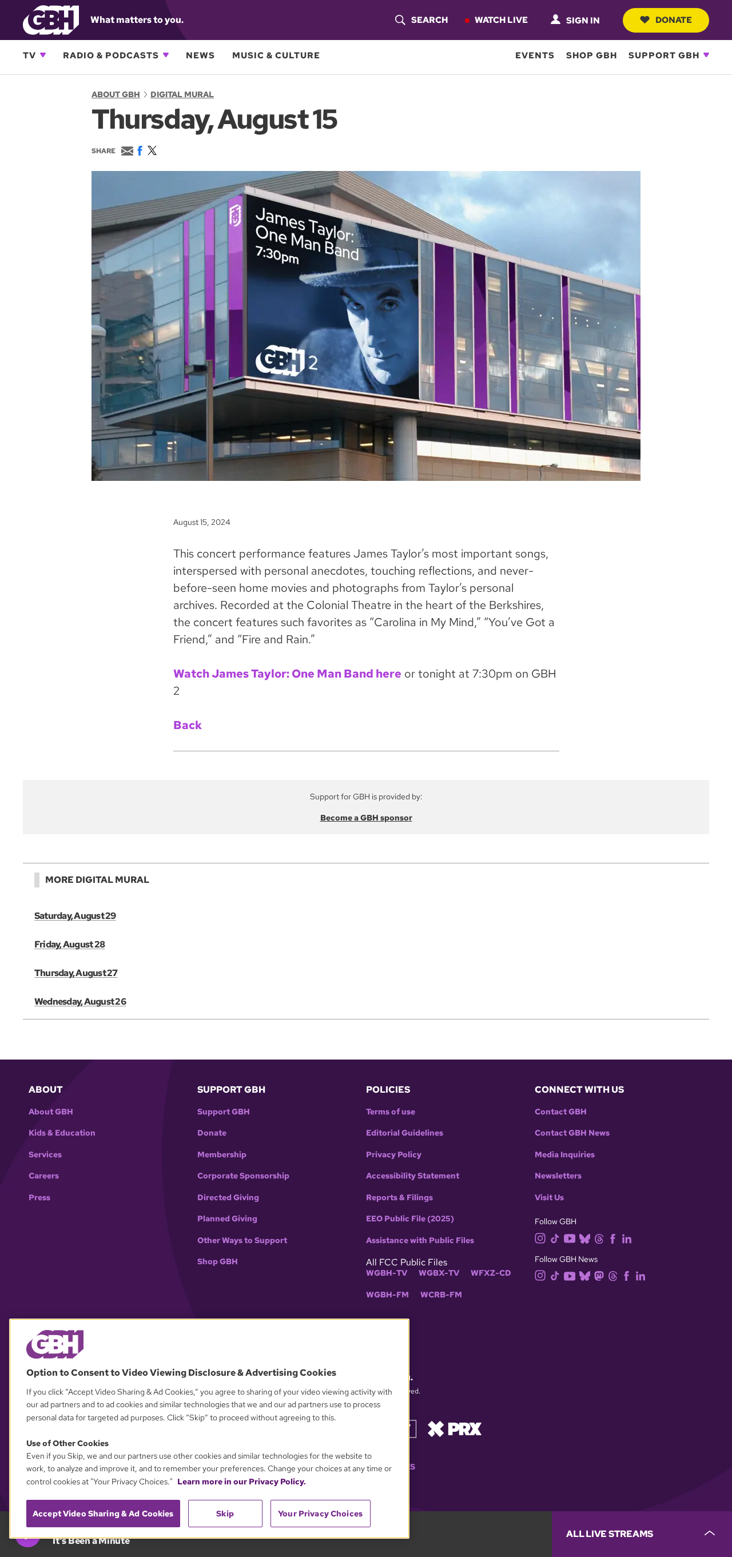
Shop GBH (591, 55)
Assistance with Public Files (420, 1240)
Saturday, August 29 (75, 916)
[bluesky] (584, 1238)
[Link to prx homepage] (455, 1428)
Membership (221, 1155)
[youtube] (569, 1237)
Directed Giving (228, 1197)
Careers (44, 1176)
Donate (673, 19)
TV (29, 55)
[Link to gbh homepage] (51, 19)
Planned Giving (227, 1219)
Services (45, 1155)
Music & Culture (276, 55)
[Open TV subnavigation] (43, 55)
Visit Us (549, 1197)
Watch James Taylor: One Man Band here (287, 673)
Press (39, 1197)
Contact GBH (561, 1112)
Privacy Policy (393, 1155)
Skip (225, 1513)
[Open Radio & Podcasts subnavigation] (166, 55)
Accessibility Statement (412, 1176)
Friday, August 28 (69, 944)
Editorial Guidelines (404, 1133)
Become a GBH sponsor (366, 818)
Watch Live (501, 19)
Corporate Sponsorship (243, 1176)
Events (535, 55)
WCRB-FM (441, 1295)
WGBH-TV (386, 1273)
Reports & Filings (399, 1197)
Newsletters (558, 1176)
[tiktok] (555, 1238)
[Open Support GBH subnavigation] (706, 55)
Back (187, 725)
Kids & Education (62, 1133)
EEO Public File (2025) (410, 1219)
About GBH (116, 94)
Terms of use (390, 1112)
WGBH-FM (387, 1295)
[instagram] (540, 1238)
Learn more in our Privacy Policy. (241, 1481)
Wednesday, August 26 (80, 1001)
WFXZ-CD (491, 1273)
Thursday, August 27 (76, 973)
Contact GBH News (572, 1133)
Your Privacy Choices (320, 1513)
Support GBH (663, 55)
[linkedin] (627, 1238)
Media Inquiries (565, 1155)
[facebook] (613, 1238)
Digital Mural (182, 94)
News (200, 55)
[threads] (599, 1238)
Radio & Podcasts (111, 55)
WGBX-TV (439, 1273)
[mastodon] (599, 1275)
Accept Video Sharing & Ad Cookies (103, 1513)
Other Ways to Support (242, 1240)
